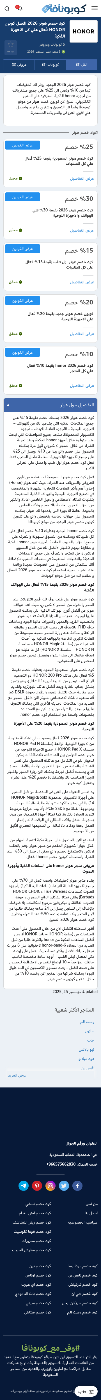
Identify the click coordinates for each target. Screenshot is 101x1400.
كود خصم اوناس (38, 1275)
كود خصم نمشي (38, 1203)
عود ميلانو (86, 1059)
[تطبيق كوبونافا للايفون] (31, 1123)
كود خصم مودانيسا (83, 1266)
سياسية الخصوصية (83, 1222)
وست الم (87, 1022)
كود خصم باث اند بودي (33, 1293)
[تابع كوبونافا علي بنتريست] (37, 1185)
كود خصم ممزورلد (36, 1240)
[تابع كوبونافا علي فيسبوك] (77, 1185)
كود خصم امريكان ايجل (80, 1303)
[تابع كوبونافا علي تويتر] (64, 1185)
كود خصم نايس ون (83, 1275)
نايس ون (87, 1068)
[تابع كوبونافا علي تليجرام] (24, 1185)
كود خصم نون (40, 1266)
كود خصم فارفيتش (83, 1284)
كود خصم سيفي (38, 1303)
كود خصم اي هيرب (36, 1284)
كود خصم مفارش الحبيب (31, 1250)
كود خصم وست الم (82, 1312)
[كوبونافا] (64, 9)
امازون (89, 1031)
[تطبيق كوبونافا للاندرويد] (70, 1123)
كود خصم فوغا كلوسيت (32, 1231)
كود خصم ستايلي (37, 1312)
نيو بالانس (86, 1049)
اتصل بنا (91, 1213)
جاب (90, 1040)
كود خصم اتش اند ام (35, 1213)
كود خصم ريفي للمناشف (32, 1222)
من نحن (92, 1203)
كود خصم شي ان (85, 1293)
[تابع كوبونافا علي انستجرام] (50, 1185)
